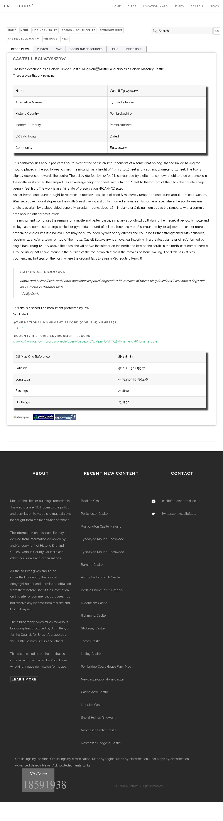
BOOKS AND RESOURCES (86, 49)
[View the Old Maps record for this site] (22, 419)
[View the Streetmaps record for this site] (65, 419)
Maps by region (103, 759)
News (214, 6)
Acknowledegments (66, 765)
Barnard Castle (92, 564)
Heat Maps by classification (169, 759)
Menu (24, 30)
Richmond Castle (93, 615)
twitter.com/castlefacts (179, 513)
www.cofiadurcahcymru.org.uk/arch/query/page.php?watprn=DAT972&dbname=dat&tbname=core (85, 341)
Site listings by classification (70, 759)
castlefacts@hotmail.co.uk (181, 501)
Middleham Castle (94, 603)
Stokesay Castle (93, 628)
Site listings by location (32, 759)
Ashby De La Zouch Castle (100, 577)
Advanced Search (28, 765)
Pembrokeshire (111, 30)
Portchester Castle (94, 513)
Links (86, 765)
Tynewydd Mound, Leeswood (102, 539)
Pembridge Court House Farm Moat (106, 666)
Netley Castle (91, 653)
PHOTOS (42, 49)
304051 (18, 327)
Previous (50, 38)
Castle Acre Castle (94, 692)
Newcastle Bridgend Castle (101, 743)
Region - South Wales (78, 30)
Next (65, 38)
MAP (59, 49)
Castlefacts (18, 6)
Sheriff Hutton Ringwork (98, 717)
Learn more (24, 679)
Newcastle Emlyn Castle (99, 730)
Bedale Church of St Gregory (102, 590)
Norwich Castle (92, 705)
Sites (132, 6)
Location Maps (155, 6)
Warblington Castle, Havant (101, 526)
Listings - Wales (44, 30)
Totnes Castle (91, 641)
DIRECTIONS (134, 49)
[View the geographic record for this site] (43, 419)
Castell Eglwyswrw (23, 38)
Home (116, 6)
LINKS (114, 49)
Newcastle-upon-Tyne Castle (102, 679)
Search (197, 6)
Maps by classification (132, 759)
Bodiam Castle (91, 501)
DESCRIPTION (20, 49)
